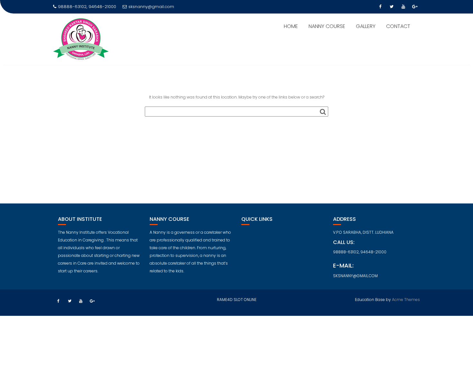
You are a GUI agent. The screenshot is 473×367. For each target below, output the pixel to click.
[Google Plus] (415, 7)
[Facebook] (380, 7)
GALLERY (366, 26)
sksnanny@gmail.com (151, 7)
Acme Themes (406, 299)
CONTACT (398, 26)
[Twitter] (391, 7)
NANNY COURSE (327, 26)
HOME (291, 26)
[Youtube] (403, 7)
